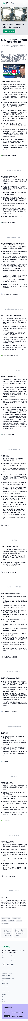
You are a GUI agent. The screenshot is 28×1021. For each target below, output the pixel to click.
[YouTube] (7, 964)
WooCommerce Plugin (8, 978)
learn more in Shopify (17, 1016)
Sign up (7, 1016)
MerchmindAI (5, 986)
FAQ (3, 996)
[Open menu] (24, 3)
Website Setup (6, 975)
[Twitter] (3, 964)
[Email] (11, 964)
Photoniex (5, 983)
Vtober (4, 981)
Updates (4, 1002)
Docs (3, 999)
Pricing (4, 994)
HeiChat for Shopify (7, 973)
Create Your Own (9, 31)
